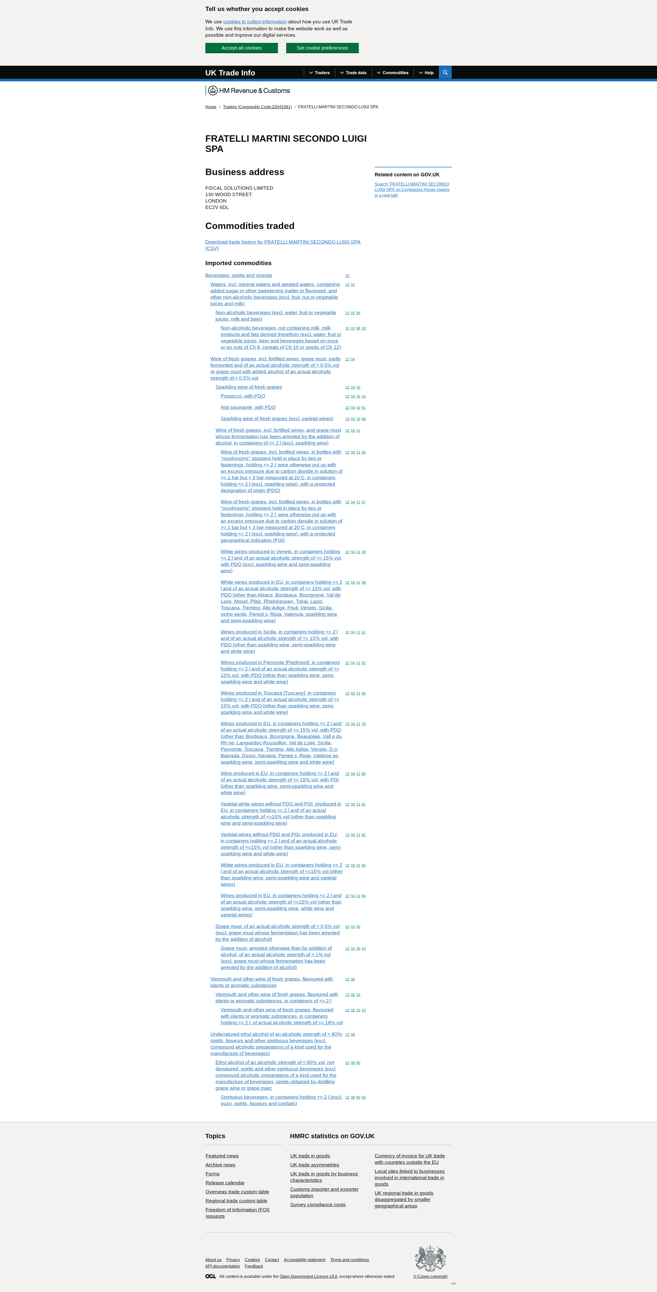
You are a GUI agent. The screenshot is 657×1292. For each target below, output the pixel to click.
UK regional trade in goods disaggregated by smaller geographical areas (404, 1199)
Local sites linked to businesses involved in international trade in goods (410, 1178)
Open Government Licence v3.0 (308, 1276)
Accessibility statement (304, 1260)
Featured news (222, 1156)
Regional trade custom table (236, 1200)
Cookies (252, 1260)
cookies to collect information (255, 21)
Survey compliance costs (318, 1204)
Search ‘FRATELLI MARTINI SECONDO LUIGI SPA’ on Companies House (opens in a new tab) (412, 189)
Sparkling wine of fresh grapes (249, 387)
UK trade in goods (310, 1156)
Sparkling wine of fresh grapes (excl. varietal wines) (277, 418)
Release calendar (225, 1182)
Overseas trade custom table (237, 1191)
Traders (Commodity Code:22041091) (257, 107)
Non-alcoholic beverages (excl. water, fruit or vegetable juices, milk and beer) (276, 316)
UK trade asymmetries (314, 1164)
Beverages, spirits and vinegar (238, 275)
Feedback (254, 1266)
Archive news (220, 1164)
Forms (213, 1173)
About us (213, 1260)
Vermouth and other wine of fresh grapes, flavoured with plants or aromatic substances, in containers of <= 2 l (277, 997)
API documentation (222, 1266)
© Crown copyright (430, 1276)
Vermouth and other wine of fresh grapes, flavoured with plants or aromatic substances (271, 982)
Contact (272, 1260)
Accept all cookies (242, 48)
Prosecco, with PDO (243, 396)
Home (210, 107)
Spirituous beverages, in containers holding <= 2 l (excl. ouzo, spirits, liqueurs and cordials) (281, 1100)
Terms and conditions (349, 1260)
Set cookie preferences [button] (322, 48)
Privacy (233, 1260)
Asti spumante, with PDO (248, 407)
